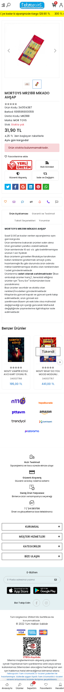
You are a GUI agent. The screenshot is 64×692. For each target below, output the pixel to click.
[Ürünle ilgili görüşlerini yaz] (23, 202)
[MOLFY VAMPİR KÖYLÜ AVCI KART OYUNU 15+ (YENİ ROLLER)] (16, 350)
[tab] (18, 213)
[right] (60, 362)
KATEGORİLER (32, 546)
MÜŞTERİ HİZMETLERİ (32, 536)
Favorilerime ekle (17, 156)
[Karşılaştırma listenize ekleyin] (32, 202)
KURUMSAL (32, 526)
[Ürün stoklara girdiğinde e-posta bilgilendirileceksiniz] (41, 202)
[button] (9, 50)
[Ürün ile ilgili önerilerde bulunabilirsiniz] (58, 202)
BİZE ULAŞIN (32, 556)
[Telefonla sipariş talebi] (49, 202)
